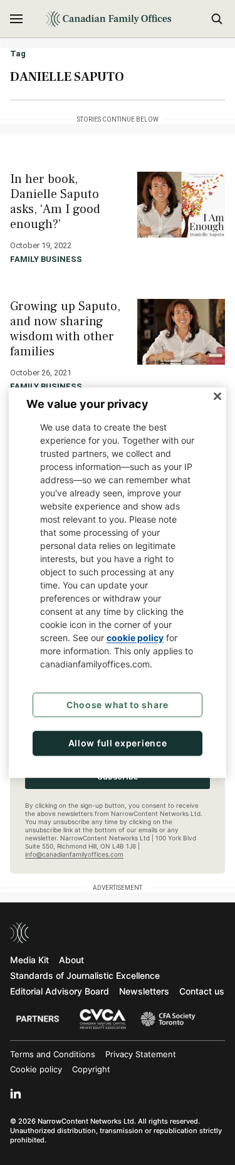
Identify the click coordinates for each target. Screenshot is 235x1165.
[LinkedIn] (16, 1093)
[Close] (217, 396)
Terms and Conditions (52, 1054)
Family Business (46, 259)
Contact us (201, 991)
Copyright (91, 1069)
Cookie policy (36, 1069)
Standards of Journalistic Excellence (85, 975)
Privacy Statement (140, 1054)
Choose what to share (117, 704)
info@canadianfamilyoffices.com (74, 854)
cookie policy (135, 637)
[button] (16, 18)
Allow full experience (117, 743)
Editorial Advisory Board (59, 991)
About (71, 959)
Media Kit (29, 959)
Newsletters (144, 991)
